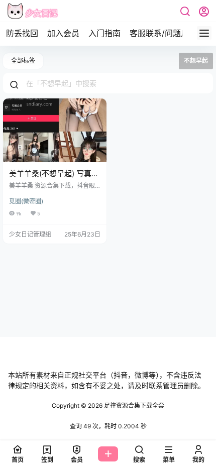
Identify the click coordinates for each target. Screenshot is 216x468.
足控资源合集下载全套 (133, 405)
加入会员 (63, 33)
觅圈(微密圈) (26, 201)
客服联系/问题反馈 (163, 33)
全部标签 (23, 60)
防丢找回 (22, 33)
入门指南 (104, 33)
